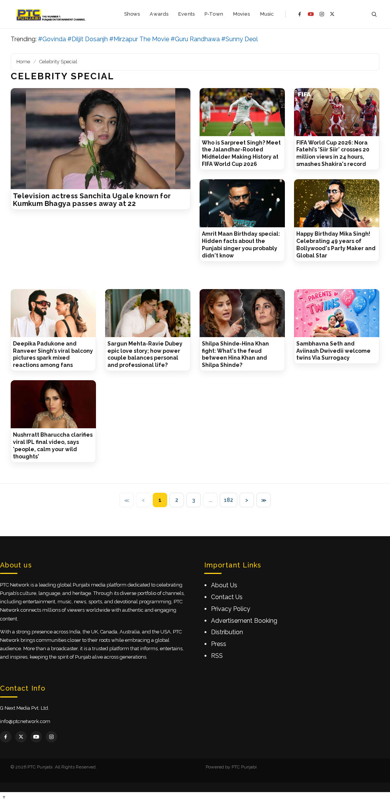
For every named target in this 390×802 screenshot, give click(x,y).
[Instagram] (321, 14)
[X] (332, 13)
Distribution (227, 632)
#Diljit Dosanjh (87, 39)
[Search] (374, 14)
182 (228, 500)
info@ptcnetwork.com (25, 721)
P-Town (214, 14)
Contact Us (227, 597)
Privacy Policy (230, 608)
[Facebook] (299, 14)
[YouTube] (311, 14)
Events (186, 14)
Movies (241, 14)
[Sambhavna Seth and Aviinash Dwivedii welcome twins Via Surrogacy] (336, 313)
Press (218, 644)
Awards (159, 14)
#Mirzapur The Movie (139, 39)
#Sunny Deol (239, 39)
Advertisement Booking (244, 620)
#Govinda (52, 39)
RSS (217, 655)
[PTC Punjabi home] (52, 14)
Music (267, 14)
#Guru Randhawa (195, 39)
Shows (132, 14)
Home (23, 61)
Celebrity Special (58, 61)
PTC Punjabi (244, 767)
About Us (224, 585)
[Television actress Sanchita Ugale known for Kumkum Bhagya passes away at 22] (100, 139)
